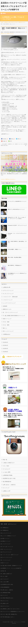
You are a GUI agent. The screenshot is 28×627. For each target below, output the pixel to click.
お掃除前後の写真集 (7, 475)
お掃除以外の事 (6, 287)
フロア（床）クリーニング (7, 546)
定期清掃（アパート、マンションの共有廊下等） (12, 568)
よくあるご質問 (6, 472)
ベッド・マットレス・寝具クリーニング (10, 554)
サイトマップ (6, 487)
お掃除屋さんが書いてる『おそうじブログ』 (11, 608)
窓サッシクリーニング (8, 331)
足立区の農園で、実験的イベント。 (15, 249)
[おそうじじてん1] (14, 516)
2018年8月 (5, 351)
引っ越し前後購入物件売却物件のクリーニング (14, 315)
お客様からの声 (6, 491)
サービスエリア (6, 469)
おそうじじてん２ (5, 606)
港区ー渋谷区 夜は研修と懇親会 (14, 257)
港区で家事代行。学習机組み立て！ (15, 265)
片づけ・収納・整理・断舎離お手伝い (9, 614)
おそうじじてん (5, 600)
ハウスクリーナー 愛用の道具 (10, 296)
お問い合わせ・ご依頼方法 (9, 484)
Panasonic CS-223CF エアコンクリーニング (17, 225)
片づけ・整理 (6, 325)
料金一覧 (5, 459)
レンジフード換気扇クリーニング (9, 535)
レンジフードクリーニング (9, 303)
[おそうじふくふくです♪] (14, 171)
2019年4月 (5, 345)
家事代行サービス (7, 309)
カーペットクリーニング (7, 557)
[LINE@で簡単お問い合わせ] (14, 194)
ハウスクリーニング (7, 299)
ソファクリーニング (6, 560)
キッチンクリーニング (8, 293)
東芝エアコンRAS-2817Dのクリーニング (16, 209)
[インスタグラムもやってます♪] (14, 455)
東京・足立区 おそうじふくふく (14, 621)
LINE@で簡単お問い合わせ (7, 598)
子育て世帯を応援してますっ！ (8, 617)
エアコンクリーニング (8, 290)
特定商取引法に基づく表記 (9, 478)
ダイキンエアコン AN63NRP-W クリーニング (17, 201)
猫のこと (5, 328)
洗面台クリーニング (6, 541)
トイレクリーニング (6, 543)
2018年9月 (5, 348)
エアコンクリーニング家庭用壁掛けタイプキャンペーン (13, 611)
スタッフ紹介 (6, 465)
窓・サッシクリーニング (7, 549)
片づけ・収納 (6, 321)
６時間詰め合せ (6, 334)
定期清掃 (5, 306)
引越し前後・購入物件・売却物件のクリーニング (12, 565)
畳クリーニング (5, 562)
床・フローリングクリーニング (10, 312)
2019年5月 (5, 342)
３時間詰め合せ (5, 527)
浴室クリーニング (10, 33)
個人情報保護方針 (7, 481)
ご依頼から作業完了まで (8, 462)
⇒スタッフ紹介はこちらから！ (8, 179)
